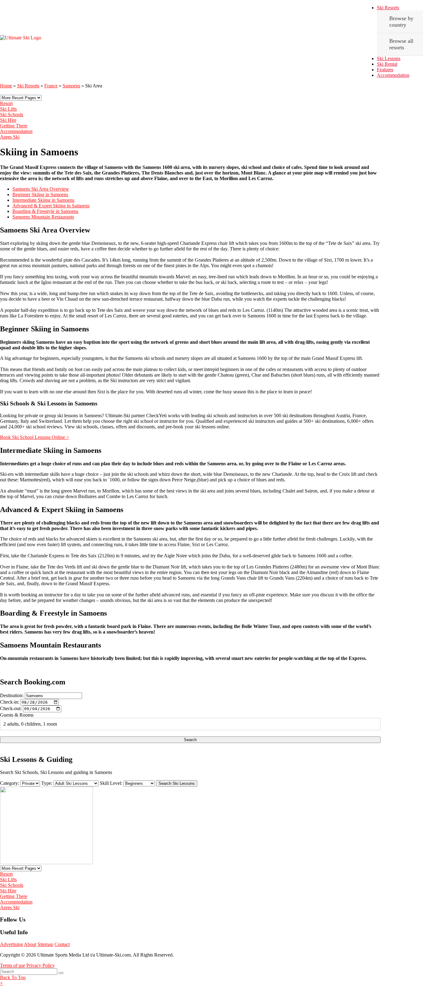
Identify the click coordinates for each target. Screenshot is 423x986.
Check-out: (11, 708)
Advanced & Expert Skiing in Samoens (50, 205)
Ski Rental (387, 64)
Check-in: (9, 702)
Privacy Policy (40, 965)
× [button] (1, 983)
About (30, 944)
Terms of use (12, 965)
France (51, 85)
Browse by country (401, 21)
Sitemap (45, 944)
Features (385, 69)
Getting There (13, 125)
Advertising (11, 944)
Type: (46, 783)
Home (6, 85)
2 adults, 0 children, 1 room (30, 724)
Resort (6, 103)
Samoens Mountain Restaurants (43, 216)
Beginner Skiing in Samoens (40, 194)
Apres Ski (10, 136)
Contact (62, 944)
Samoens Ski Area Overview (40, 189)
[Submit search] (61, 973)
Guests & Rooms (16, 715)
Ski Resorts (388, 7)
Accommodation (393, 75)
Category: (9, 783)
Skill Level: (111, 783)
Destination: (12, 695)
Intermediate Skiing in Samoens (43, 200)
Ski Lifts (8, 109)
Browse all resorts (401, 44)
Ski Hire (8, 120)
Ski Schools (11, 114)
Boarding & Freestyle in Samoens (45, 211)
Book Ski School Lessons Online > (34, 437)
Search (190, 739)
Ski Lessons (388, 58)
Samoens (71, 85)
